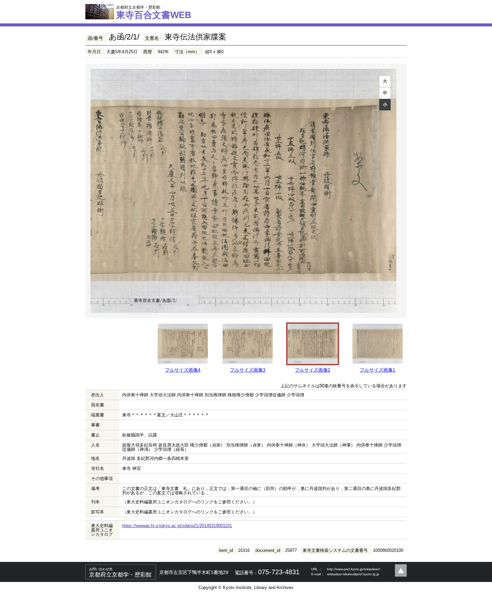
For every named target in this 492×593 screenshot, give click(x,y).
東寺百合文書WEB (153, 12)
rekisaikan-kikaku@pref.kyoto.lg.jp (353, 574)
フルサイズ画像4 (182, 370)
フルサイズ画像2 (312, 370)
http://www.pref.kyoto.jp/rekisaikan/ (353, 569)
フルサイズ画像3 (247, 370)
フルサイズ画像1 (377, 370)
